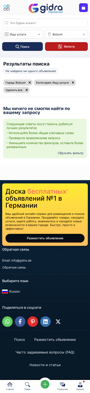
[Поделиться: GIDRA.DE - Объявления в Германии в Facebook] (20, 321)
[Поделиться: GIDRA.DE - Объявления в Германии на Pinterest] (33, 321)
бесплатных (47, 191)
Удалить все (13, 90)
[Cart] (83, 7)
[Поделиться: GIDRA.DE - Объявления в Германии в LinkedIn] (45, 321)
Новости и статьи (45, 365)
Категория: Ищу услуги (52, 82)
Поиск (19, 339)
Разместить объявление (45, 238)
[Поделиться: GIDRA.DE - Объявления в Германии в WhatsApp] (7, 321)
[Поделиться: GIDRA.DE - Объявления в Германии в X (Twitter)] (58, 321)
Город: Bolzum (15, 82)
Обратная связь (14, 267)
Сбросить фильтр (70, 153)
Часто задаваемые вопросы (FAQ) (45, 352)
